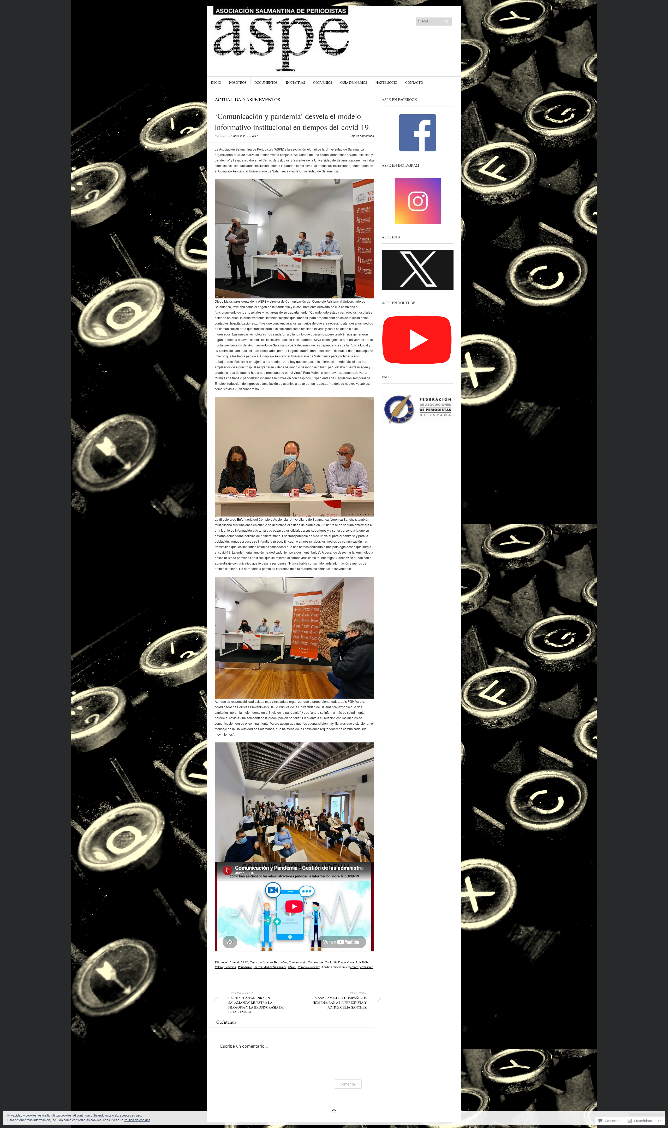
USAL (292, 967)
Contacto (414, 82)
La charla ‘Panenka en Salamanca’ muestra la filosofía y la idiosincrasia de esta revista (256, 1003)
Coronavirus (315, 962)
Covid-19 (331, 962)
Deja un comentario (361, 136)
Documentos (266, 82)
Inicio (216, 82)
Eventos (269, 99)
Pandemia (230, 967)
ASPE (255, 136)
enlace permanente (361, 967)
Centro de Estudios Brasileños (268, 962)
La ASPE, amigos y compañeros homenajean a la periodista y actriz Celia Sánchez (339, 1000)
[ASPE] (295, 25)
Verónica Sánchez (309, 967)
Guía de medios (353, 82)
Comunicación (297, 962)
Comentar (347, 1084)
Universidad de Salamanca (270, 967)
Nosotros (237, 82)
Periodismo (245, 967)
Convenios (322, 82)
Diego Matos (346, 962)
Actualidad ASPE (236, 99)
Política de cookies (137, 1120)
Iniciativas (295, 82)
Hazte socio (386, 82)
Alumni (234, 962)
